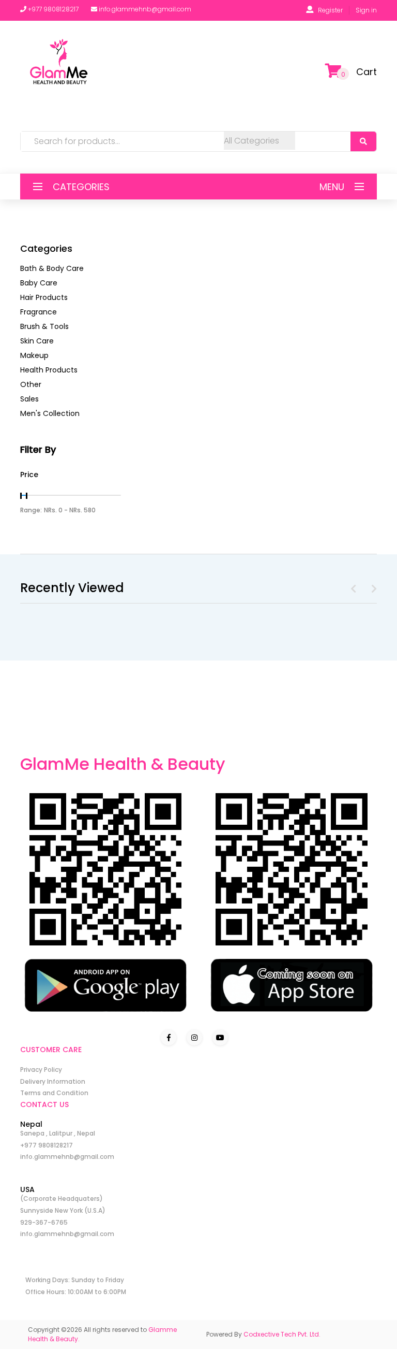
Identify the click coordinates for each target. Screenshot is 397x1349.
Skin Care (37, 341)
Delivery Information (52, 1081)
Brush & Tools (44, 326)
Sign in (366, 10)
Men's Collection (50, 413)
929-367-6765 (44, 1222)
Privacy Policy (41, 1069)
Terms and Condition (54, 1092)
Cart (366, 71)
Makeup (34, 355)
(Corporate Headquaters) (61, 1198)
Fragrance (38, 312)
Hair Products (44, 297)
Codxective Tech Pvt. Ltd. (281, 1334)
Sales (29, 399)
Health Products (49, 370)
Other (30, 384)
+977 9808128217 (46, 1145)
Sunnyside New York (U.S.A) (62, 1210)
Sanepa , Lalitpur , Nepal (57, 1133)
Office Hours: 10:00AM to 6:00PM (75, 1291)
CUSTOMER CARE (51, 1049)
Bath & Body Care (52, 268)
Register (330, 10)
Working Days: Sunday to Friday (74, 1279)
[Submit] (363, 141)
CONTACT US (44, 1104)
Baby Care (38, 283)
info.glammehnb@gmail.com (67, 1156)
